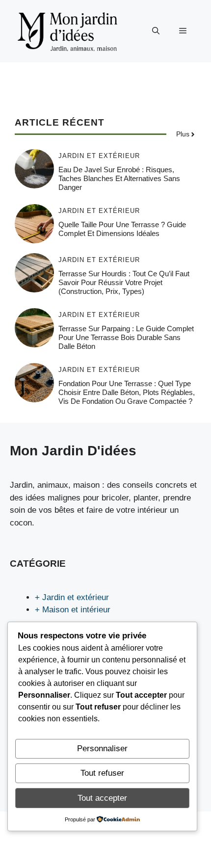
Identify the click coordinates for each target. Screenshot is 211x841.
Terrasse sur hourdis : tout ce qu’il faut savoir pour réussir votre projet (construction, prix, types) (123, 282)
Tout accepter (102, 798)
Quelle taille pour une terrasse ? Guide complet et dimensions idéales (122, 228)
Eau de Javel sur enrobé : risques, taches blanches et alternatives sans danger (119, 178)
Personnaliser (102, 748)
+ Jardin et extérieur (72, 597)
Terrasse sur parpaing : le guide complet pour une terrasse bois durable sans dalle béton (126, 337)
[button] (155, 31)
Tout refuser (102, 773)
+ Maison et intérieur (72, 609)
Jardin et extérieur (99, 156)
